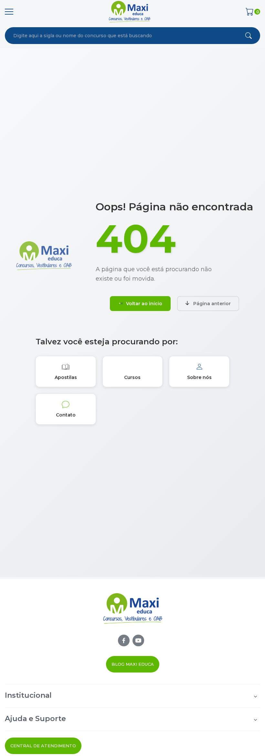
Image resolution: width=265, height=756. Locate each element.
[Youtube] (138, 640)
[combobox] (110, 35)
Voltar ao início (144, 303)
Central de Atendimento (43, 745)
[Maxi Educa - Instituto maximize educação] (132, 613)
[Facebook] (124, 640)
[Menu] (9, 11)
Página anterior (212, 303)
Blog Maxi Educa (132, 664)
